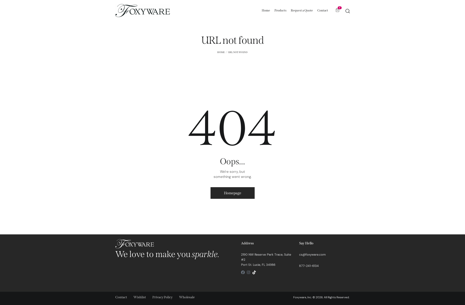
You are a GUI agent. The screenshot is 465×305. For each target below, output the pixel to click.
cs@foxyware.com (312, 255)
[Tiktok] (254, 272)
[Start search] (347, 11)
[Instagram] (248, 272)
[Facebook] (243, 272)
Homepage (232, 193)
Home (221, 52)
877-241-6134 (309, 266)
